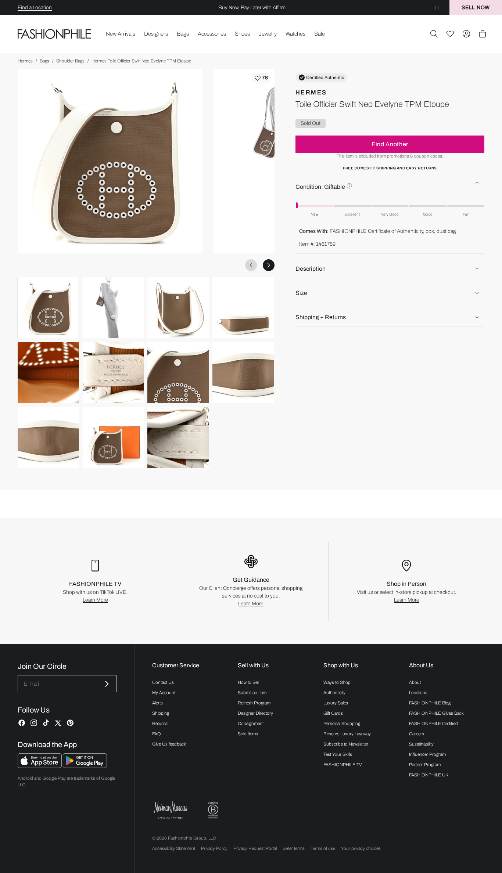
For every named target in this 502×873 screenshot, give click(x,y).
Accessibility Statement (173, 848)
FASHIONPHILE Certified (433, 723)
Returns (160, 723)
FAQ (156, 733)
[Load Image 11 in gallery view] (178, 437)
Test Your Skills (337, 754)
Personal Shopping (341, 723)
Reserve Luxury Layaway (347, 733)
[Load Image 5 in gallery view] (48, 372)
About (415, 682)
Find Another (390, 144)
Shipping (160, 713)
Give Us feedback (169, 744)
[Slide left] (251, 265)
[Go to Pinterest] (70, 723)
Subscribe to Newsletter (345, 744)
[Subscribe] (107, 683)
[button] (434, 33)
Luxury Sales (335, 703)
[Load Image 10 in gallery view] (113, 437)
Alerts (157, 703)
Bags (44, 61)
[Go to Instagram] (34, 723)
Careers (416, 733)
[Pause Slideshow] (437, 7)
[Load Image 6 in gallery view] (113, 372)
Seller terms (294, 848)
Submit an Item (252, 692)
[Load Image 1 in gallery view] (48, 307)
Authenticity (334, 692)
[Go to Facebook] (22, 723)
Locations (418, 692)
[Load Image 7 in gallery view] (178, 372)
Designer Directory (255, 713)
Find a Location (35, 7)
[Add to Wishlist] (261, 78)
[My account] (466, 33)
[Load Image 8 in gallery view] (243, 372)
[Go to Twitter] (58, 723)
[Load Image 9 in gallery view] (48, 437)
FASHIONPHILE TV (342, 764)
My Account (163, 692)
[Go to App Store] (40, 766)
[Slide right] (269, 265)
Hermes (25, 61)
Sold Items (248, 733)
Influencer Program (427, 754)
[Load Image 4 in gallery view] (243, 307)
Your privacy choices (361, 848)
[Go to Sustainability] (213, 810)
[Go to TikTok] (46, 723)
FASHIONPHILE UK (428, 775)
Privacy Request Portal (255, 848)
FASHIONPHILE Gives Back (436, 713)
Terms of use (323, 848)
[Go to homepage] (54, 34)
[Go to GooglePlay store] (85, 766)
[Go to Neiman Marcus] (170, 810)
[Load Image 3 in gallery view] (178, 307)
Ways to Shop (337, 682)
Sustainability (421, 744)
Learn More (95, 600)
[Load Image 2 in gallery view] (113, 307)
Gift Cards (333, 713)
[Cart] (482, 33)
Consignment (250, 723)
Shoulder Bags (70, 61)
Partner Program (425, 764)
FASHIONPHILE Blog (430, 703)
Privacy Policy (214, 848)
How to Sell (248, 682)
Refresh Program (254, 703)
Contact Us (163, 682)
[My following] (450, 33)
